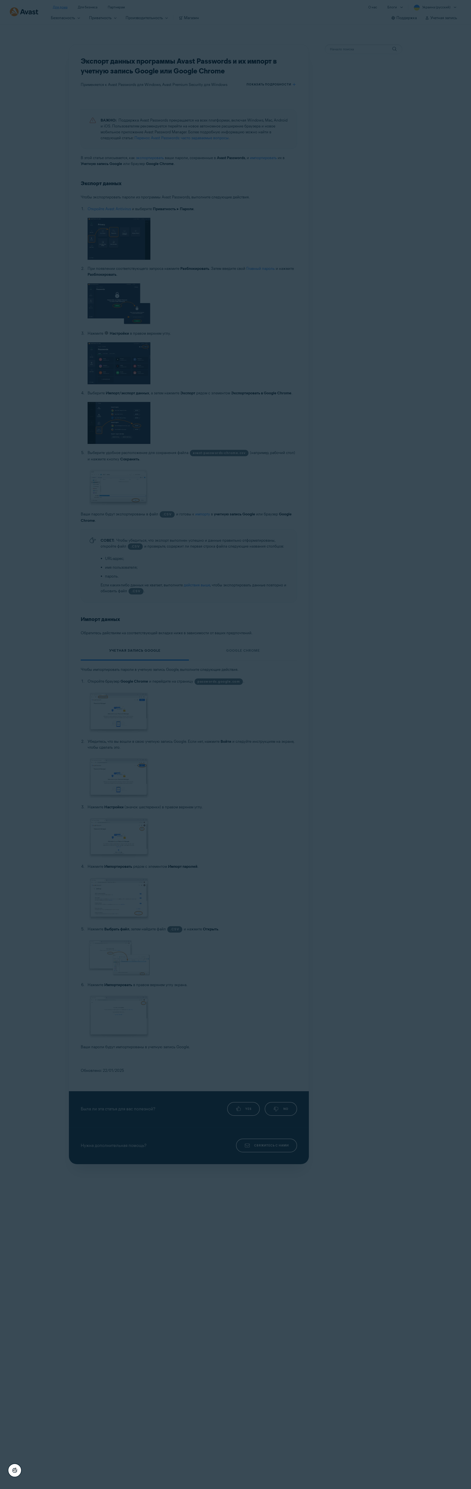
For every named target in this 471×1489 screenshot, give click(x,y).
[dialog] (235, 744)
